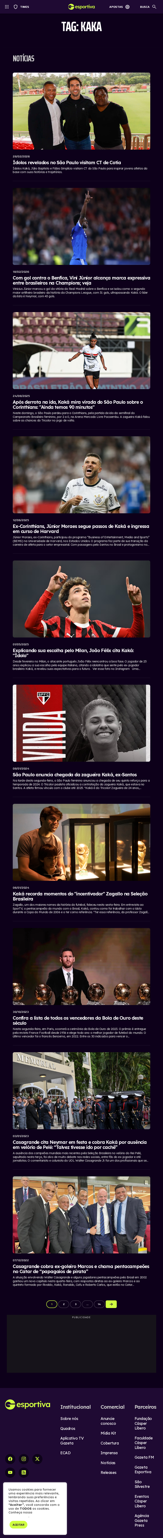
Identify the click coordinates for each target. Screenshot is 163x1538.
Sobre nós (69, 1418)
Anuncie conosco (108, 1421)
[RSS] (24, 1473)
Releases (108, 1472)
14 (99, 1304)
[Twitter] (37, 1459)
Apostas (116, 6)
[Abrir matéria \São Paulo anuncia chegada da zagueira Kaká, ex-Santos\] (81, 738)
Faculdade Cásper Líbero (144, 1443)
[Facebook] (10, 1459)
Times (22, 6)
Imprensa (109, 1452)
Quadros (67, 1428)
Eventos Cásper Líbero (142, 1501)
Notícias (108, 1462)
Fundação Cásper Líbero (143, 1423)
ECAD (65, 1452)
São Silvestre (142, 1484)
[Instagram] (24, 1459)
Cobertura (110, 1443)
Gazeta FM (144, 1457)
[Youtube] (10, 1473)
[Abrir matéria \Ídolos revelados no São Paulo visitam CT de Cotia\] (81, 124)
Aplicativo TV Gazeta (72, 1441)
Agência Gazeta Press (142, 1520)
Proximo (111, 1304)
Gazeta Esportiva (143, 1470)
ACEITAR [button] (18, 1524)
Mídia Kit (108, 1433)
